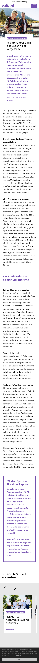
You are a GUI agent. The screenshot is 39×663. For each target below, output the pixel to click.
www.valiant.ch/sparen (17, 549)
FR (30, 6)
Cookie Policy (16, 655)
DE (25, 6)
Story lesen (10, 629)
